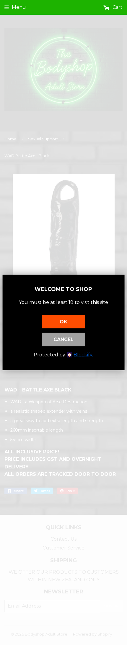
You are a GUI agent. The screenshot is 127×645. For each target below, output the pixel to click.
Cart (117, 7)
